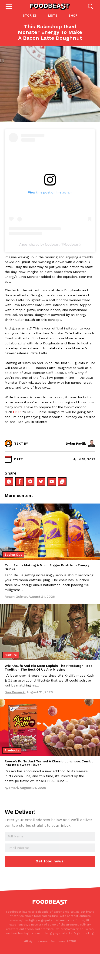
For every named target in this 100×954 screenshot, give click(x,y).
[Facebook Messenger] (30, 481)
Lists (52, 15)
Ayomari (11, 788)
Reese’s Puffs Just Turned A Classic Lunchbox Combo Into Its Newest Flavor (49, 763)
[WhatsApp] (9, 481)
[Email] (51, 481)
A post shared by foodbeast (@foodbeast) (50, 244)
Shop (73, 15)
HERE (17, 412)
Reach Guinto (16, 596)
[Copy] (62, 481)
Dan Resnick (15, 692)
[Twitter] (41, 481)
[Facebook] (19, 481)
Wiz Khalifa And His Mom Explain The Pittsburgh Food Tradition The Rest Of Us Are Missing (49, 667)
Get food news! (50, 861)
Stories (30, 15)
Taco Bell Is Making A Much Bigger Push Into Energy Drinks (47, 567)
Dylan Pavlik (76, 443)
